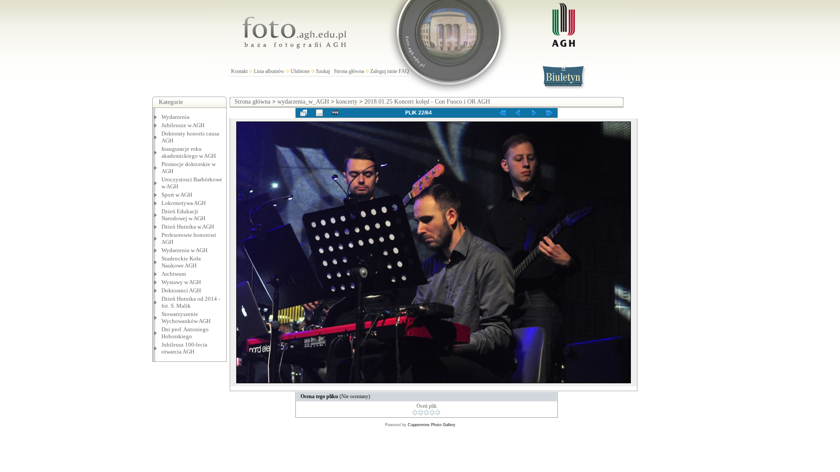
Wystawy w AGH (181, 282)
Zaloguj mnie (383, 71)
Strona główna (349, 71)
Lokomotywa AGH (183, 203)
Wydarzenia (175, 117)
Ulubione (300, 71)
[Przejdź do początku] (502, 113)
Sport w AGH (176, 194)
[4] (432, 413)
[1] (415, 413)
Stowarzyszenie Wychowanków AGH (185, 317)
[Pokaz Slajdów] (335, 113)
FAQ (404, 71)
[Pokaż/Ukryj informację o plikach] (319, 113)
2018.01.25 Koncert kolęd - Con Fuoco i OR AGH (427, 101)
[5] (438, 413)
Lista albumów (269, 71)
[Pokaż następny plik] (534, 113)
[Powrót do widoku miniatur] (304, 113)
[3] (426, 413)
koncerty (346, 101)
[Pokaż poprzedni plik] (518, 113)
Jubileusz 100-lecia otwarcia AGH (184, 348)
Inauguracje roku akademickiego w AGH (188, 152)
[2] (421, 413)
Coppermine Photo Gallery (431, 425)
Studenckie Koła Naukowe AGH (181, 262)
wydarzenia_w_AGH (303, 101)
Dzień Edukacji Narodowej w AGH (183, 215)
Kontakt (239, 71)
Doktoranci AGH (181, 290)
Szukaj (323, 71)
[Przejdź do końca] (549, 113)
